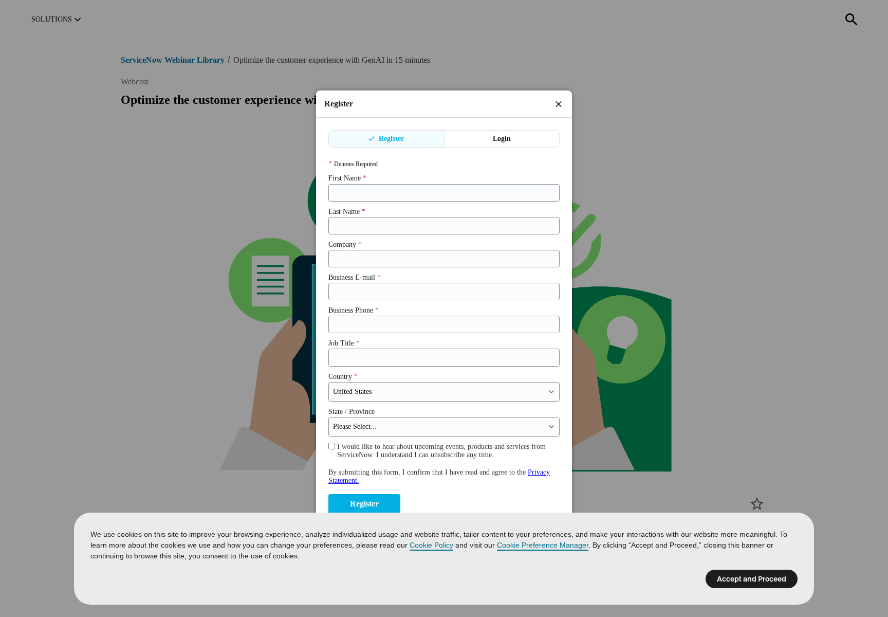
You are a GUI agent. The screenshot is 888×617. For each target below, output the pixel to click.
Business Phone (353, 310)
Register (390, 138)
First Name (347, 178)
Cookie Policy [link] (431, 545)
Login (502, 138)
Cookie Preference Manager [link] (542, 545)
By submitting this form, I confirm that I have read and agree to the (439, 476)
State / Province (351, 411)
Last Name (346, 211)
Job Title (344, 343)
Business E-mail (354, 277)
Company (345, 244)
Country (343, 376)
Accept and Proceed (751, 579)
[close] (558, 104)
